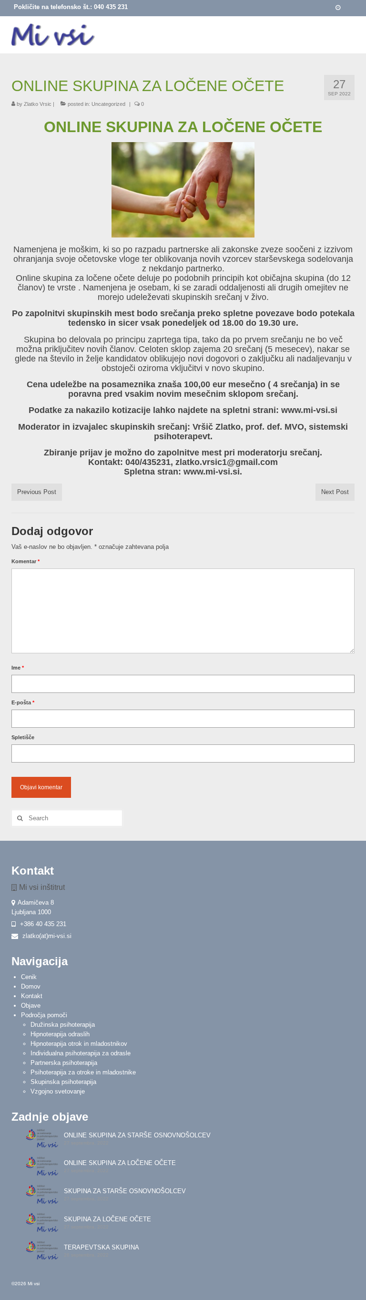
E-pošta (22, 702)
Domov (31, 986)
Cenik (29, 976)
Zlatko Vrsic (37, 104)
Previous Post (36, 491)
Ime (17, 668)
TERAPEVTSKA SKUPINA (101, 1247)
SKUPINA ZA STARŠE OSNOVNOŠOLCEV (125, 1191)
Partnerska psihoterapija (63, 1062)
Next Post (335, 491)
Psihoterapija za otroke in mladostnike (83, 1072)
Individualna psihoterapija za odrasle (80, 1053)
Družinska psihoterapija (62, 1024)
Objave (31, 1005)
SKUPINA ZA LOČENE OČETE (107, 1219)
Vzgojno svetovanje (57, 1091)
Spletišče (22, 737)
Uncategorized (108, 104)
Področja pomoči (44, 1015)
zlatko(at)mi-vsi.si (45, 935)
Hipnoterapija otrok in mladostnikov (78, 1043)
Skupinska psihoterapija (63, 1081)
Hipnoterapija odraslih (60, 1034)
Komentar (25, 561)
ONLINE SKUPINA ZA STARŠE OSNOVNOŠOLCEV (137, 1135)
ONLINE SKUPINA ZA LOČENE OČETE (120, 1162)
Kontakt (31, 996)
